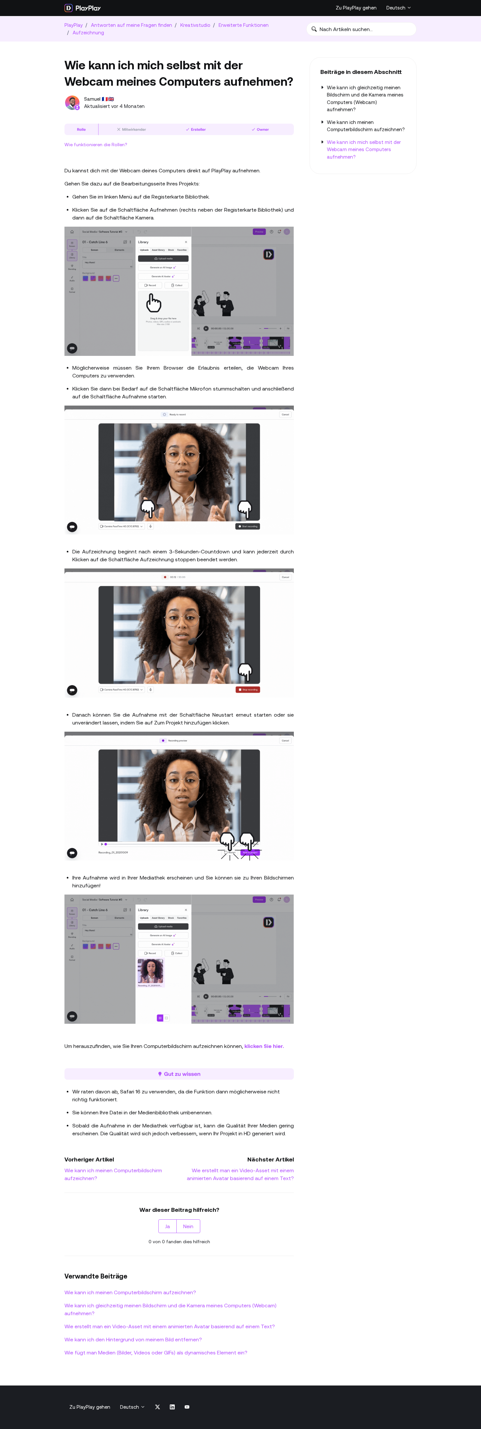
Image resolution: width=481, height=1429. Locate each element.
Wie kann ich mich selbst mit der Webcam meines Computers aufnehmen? (364, 149)
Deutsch (396, 7)
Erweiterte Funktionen (244, 25)
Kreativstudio (195, 25)
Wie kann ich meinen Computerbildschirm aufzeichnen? (130, 1292)
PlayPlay (73, 25)
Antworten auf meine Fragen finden (131, 25)
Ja (167, 1226)
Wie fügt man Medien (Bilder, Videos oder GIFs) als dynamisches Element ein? (155, 1352)
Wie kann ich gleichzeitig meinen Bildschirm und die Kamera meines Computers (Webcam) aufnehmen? (170, 1309)
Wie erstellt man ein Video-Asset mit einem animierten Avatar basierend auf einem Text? (169, 1326)
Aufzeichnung (88, 32)
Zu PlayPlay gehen (356, 7)
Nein (188, 1226)
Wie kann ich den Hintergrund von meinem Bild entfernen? (133, 1339)
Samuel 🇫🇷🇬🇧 (99, 99)
